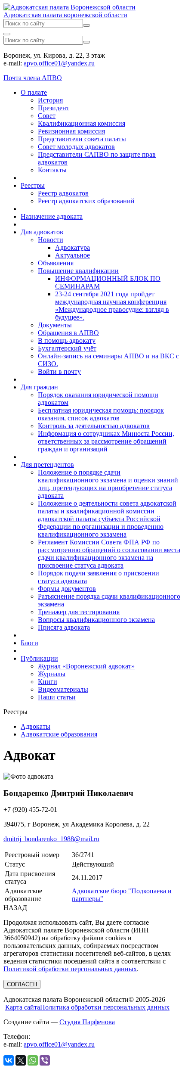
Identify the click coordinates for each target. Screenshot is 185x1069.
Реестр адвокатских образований (86, 201)
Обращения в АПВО (68, 332)
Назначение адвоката (52, 216)
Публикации (39, 658)
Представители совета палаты (82, 139)
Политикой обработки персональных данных (70, 969)
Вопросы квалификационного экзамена (96, 619)
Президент (53, 108)
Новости (50, 239)
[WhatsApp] (33, 1060)
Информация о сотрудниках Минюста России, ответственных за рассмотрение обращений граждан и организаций (106, 441)
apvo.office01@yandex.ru (59, 63)
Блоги (29, 642)
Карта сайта (22, 1007)
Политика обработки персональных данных (105, 1007)
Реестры (33, 185)
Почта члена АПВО (32, 77)
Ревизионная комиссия (71, 131)
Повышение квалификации (78, 270)
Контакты (52, 170)
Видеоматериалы (63, 689)
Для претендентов (47, 464)
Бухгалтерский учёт (67, 348)
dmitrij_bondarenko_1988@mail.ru (51, 838)
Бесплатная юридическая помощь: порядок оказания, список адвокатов (101, 414)
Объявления (56, 263)
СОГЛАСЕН (22, 984)
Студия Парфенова (87, 1021)
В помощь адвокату (67, 340)
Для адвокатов (42, 232)
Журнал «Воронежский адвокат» (86, 666)
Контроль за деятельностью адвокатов (94, 425)
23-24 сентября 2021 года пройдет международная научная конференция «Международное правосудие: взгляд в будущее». (112, 305)
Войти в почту (59, 371)
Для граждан (39, 387)
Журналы (51, 673)
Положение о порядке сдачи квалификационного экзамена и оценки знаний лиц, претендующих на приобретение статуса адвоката (108, 484)
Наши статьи (57, 697)
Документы (55, 325)
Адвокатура (72, 247)
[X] (20, 1060)
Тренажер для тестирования (79, 611)
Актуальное (72, 255)
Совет (47, 115)
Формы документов (67, 588)
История (50, 100)
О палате (34, 92)
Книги (47, 681)
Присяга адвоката (64, 627)
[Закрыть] (6, 34)
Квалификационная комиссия (81, 123)
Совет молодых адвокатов (76, 146)
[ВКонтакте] (8, 1060)
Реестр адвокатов (63, 193)
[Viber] (45, 1060)
